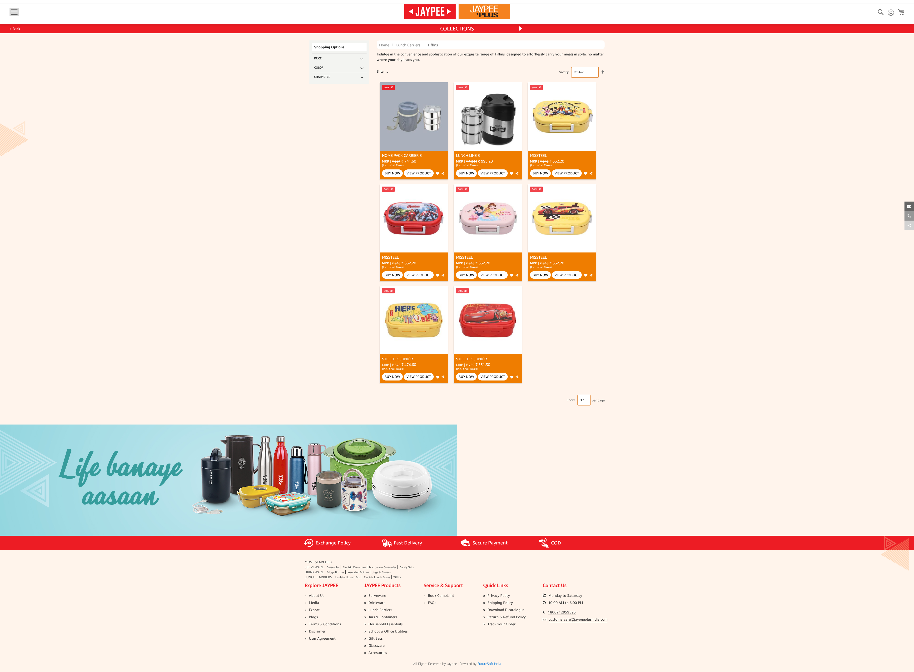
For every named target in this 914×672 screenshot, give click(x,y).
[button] (437, 173)
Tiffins (397, 577)
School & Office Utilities (387, 631)
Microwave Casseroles (382, 567)
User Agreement (322, 638)
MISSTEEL (538, 155)
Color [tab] (318, 67)
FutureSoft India (489, 664)
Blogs (313, 617)
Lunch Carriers (408, 45)
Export (314, 610)
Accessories (377, 652)
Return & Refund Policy (506, 617)
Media (314, 602)
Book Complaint (441, 595)
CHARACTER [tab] (322, 77)
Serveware (314, 567)
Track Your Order (501, 624)
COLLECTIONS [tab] (457, 28)
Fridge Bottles (335, 572)
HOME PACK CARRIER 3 (402, 155)
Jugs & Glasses (381, 572)
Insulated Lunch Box (348, 577)
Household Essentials (385, 624)
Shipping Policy (500, 602)
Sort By (564, 72)
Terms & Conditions (325, 624)
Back (16, 28)
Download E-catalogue (506, 610)
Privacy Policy (498, 595)
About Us (316, 595)
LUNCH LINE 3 (468, 155)
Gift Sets (375, 638)
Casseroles (333, 567)
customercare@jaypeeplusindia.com (578, 619)
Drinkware (314, 572)
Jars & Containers (382, 617)
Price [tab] (318, 58)
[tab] (909, 225)
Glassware (376, 645)
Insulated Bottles (358, 572)
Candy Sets (407, 567)
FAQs (432, 602)
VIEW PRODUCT (419, 173)
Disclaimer (317, 631)
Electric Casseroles (354, 567)
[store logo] (457, 11)
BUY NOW (392, 173)
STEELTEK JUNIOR (397, 358)
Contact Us (554, 585)
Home (384, 45)
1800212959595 (562, 612)
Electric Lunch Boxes (377, 577)
